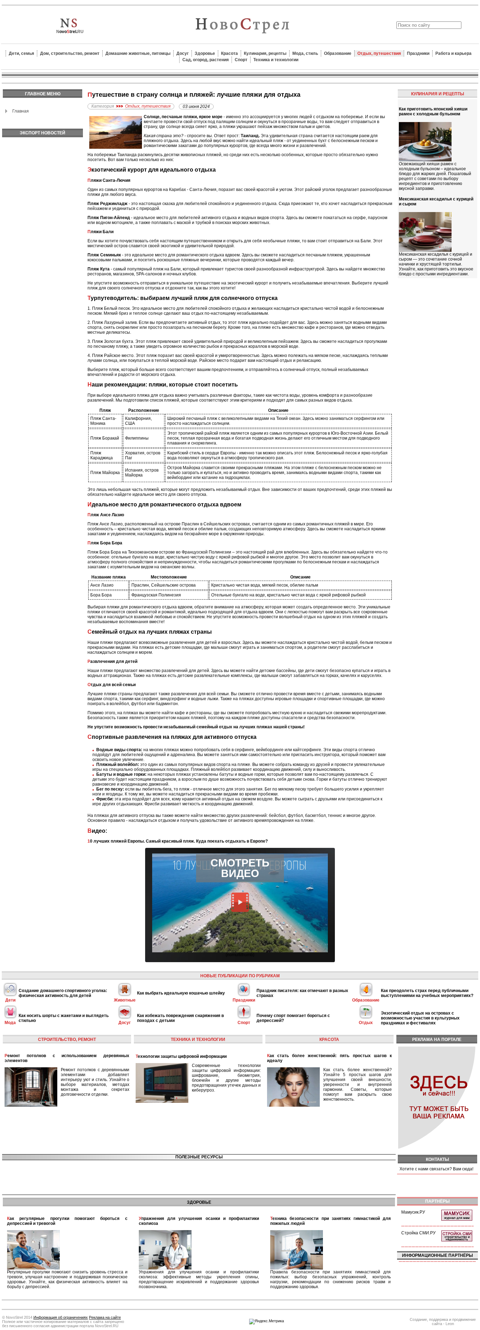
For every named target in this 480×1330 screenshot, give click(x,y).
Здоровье (205, 53)
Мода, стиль (305, 53)
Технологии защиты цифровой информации (181, 1056)
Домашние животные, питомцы (137, 53)
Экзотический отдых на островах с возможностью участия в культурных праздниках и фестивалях (420, 1018)
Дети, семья (21, 53)
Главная (20, 111)
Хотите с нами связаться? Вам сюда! (436, 1168)
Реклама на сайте (105, 1317)
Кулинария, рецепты (265, 53)
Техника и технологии (275, 59)
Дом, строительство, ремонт (69, 53)
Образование (337, 53)
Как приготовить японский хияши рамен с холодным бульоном (433, 111)
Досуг (182, 53)
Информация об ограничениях (60, 1317)
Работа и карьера (453, 53)
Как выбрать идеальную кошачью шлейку (181, 993)
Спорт (241, 59)
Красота (229, 53)
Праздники (418, 53)
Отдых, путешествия (379, 53)
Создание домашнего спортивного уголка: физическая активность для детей (63, 993)
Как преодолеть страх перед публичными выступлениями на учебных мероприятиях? (427, 993)
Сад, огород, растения (205, 59)
